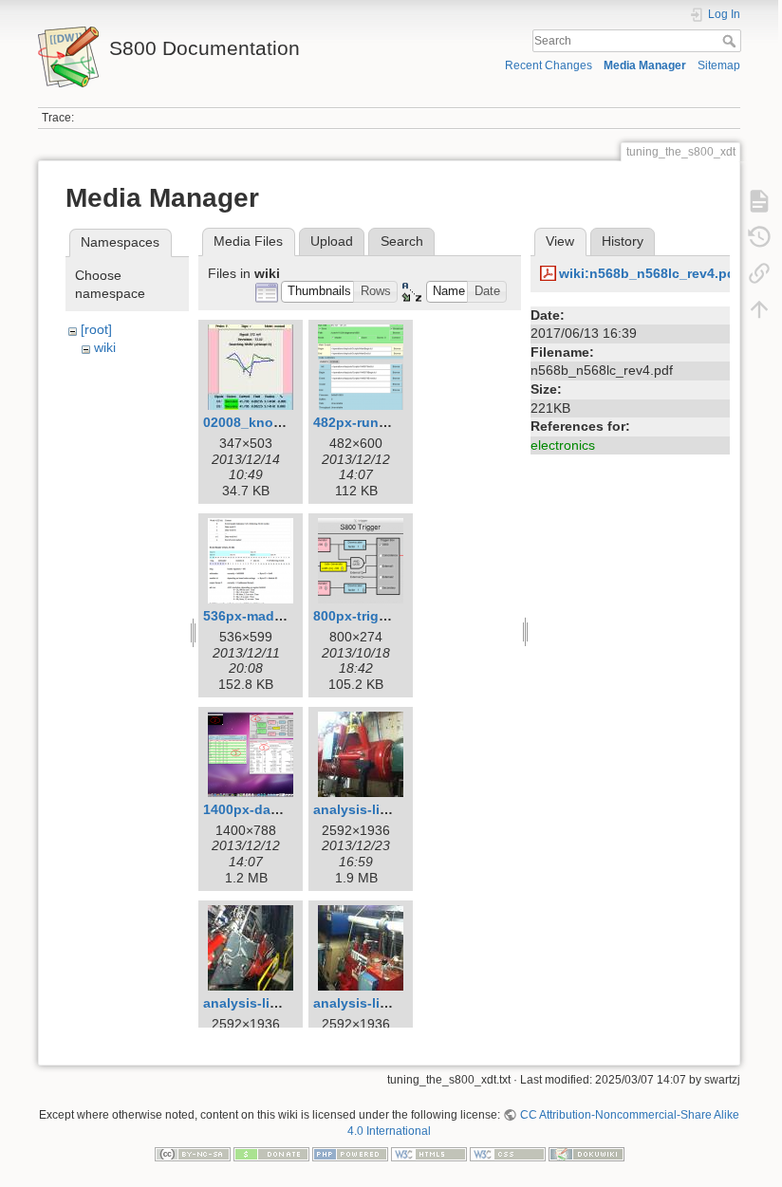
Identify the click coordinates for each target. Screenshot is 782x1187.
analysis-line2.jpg (260, 1003)
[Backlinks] (759, 273)
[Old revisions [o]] (759, 237)
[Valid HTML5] (429, 1152)
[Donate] (271, 1152)
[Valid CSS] (508, 1152)
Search (731, 40)
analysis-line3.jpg (370, 1003)
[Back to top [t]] (759, 309)
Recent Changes (548, 65)
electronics (563, 445)
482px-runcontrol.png (384, 422)
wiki (105, 347)
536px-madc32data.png (279, 615)
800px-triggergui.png (381, 615)
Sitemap (719, 65)
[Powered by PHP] (350, 1152)
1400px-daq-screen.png (280, 809)
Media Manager (645, 65)
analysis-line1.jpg (370, 809)
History (622, 241)
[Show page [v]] (759, 201)
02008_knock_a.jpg (265, 422)
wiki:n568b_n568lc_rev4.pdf (649, 273)
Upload (331, 241)
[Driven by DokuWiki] (586, 1152)
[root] (96, 329)
